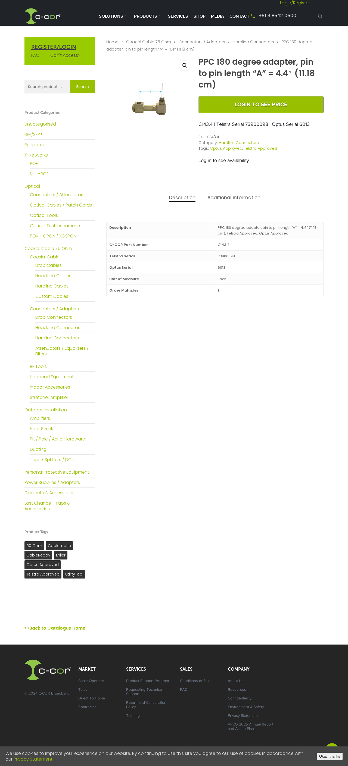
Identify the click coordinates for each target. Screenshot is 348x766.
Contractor (87, 707)
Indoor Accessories (50, 387)
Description (182, 197)
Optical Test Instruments (55, 226)
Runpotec (34, 145)
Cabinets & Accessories (49, 493)
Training (133, 716)
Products (145, 16)
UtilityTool (74, 574)
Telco (83, 690)
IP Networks (36, 155)
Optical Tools (44, 215)
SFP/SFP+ (33, 134)
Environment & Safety (246, 707)
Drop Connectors (53, 317)
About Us (236, 681)
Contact (239, 16)
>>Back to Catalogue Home (54, 628)
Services (178, 16)
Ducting (38, 449)
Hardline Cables (52, 286)
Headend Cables (53, 276)
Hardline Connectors (57, 338)
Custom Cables (51, 296)
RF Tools (38, 366)
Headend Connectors (58, 327)
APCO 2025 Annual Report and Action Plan (250, 727)
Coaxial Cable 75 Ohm (48, 248)
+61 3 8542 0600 (277, 16)
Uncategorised (40, 124)
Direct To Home (91, 699)
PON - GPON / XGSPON (53, 236)
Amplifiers (40, 418)
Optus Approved (42, 564)
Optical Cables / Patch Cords (61, 205)
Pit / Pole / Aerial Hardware (57, 439)
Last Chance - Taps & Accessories (47, 506)
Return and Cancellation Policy (146, 705)
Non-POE (39, 174)
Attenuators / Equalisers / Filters (62, 351)
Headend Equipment (52, 377)
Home (112, 42)
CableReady (38, 555)
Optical (32, 186)
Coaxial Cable (45, 257)
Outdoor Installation (45, 410)
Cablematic (59, 545)
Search (82, 86)
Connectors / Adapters (54, 309)
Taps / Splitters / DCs (52, 460)
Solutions (111, 16)
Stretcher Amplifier (49, 397)
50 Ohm (34, 545)
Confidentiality (239, 699)
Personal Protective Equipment (56, 472)
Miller (61, 555)
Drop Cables (48, 265)
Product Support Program (147, 681)
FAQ (35, 55)
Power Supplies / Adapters (52, 482)
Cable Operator (91, 681)
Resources (237, 690)
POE (34, 163)
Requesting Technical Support (144, 692)
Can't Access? (65, 55)
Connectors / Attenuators (57, 195)
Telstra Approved (43, 574)
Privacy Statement (243, 716)
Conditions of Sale (195, 681)
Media (217, 16)
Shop (200, 16)
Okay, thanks (329, 756)
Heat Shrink (41, 429)
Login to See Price (261, 104)
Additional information (233, 197)
